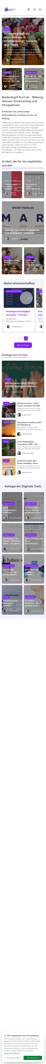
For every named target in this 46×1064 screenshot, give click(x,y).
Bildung (7, 257)
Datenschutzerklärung (12, 1053)
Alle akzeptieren (33, 1058)
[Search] (34, 9)
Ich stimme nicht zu (13, 1058)
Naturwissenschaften (14, 291)
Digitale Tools (31, 72)
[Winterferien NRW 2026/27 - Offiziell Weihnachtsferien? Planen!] (23, 379)
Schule (7, 29)
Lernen (7, 225)
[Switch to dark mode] (40, 9)
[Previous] (20, 338)
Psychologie (30, 597)
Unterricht (7, 72)
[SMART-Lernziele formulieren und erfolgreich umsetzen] (23, 222)
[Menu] (28, 9)
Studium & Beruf (10, 181)
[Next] (26, 338)
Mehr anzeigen (23, 345)
